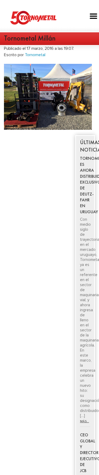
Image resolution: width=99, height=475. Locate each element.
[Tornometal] (49, 17)
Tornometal (35, 54)
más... (84, 421)
